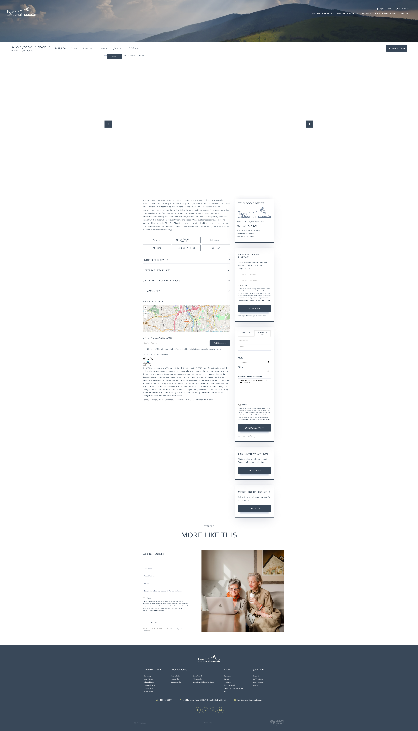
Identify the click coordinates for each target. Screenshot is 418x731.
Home (145, 400)
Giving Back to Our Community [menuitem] (233, 688)
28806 (188, 400)
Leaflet (208, 331)
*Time (240, 367)
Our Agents (249, 236)
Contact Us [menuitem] (256, 676)
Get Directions (220, 343)
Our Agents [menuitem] (227, 676)
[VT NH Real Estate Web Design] (277, 723)
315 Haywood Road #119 (204, 700)
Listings (153, 400)
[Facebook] (198, 710)
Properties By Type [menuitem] (149, 685)
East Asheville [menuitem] (175, 679)
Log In (381, 9)
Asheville (179, 400)
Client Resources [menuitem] (384, 13)
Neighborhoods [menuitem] (347, 13)
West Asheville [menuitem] (197, 679)
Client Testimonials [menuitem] (229, 685)
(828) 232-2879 (404, 9)
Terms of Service (248, 437)
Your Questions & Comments (250, 376)
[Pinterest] (220, 710)
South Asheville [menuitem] (197, 676)
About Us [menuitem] (255, 685)
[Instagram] (205, 710)
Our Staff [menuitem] (226, 679)
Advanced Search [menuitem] (149, 682)
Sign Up (390, 9)
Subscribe (254, 308)
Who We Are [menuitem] (227, 682)
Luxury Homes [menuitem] (148, 679)
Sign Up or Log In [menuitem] (258, 679)
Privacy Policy (265, 300)
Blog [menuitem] (225, 691)
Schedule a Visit (262, 333)
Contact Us (241, 236)
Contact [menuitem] (405, 13)
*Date (240, 358)
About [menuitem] (365, 13)
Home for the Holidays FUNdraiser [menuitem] (203, 682)
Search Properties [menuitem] (258, 682)
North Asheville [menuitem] (175, 676)
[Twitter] (213, 710)
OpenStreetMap (217, 331)
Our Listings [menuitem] (147, 676)
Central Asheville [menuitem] (176, 682)
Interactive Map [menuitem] (148, 691)
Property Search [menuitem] (322, 13)
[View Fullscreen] (145, 316)
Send (154, 623)
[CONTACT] (396, 48)
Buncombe (168, 400)
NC (160, 400)
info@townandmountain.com (249, 699)
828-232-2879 (247, 226)
